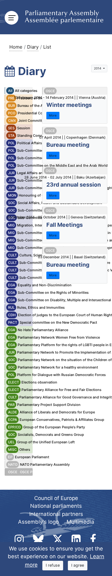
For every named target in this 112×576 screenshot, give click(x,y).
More (53, 115)
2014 (98, 68)
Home (15, 47)
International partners (56, 514)
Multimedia (80, 522)
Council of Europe (56, 498)
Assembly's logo (38, 522)
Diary (33, 47)
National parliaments (56, 506)
